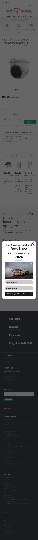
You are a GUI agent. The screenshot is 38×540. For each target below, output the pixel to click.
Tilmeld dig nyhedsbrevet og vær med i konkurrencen (19, 294)
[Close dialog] (33, 244)
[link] (19, 270)
